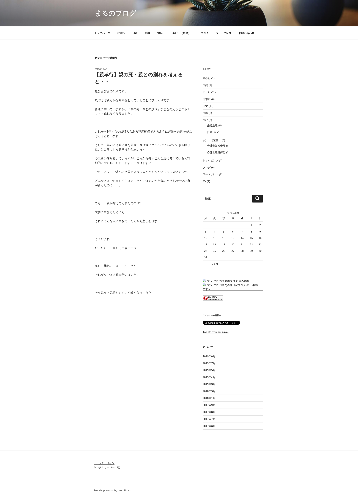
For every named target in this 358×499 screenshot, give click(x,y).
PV (204, 181)
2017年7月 (209, 419)
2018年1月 (209, 398)
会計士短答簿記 (216, 152)
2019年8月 (209, 356)
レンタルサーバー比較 (107, 467)
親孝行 (121, 33)
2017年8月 (209, 412)
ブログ (204, 33)
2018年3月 (209, 391)
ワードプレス (223, 33)
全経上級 (212, 125)
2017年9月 (209, 405)
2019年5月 (209, 370)
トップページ (102, 33)
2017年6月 (209, 426)
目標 (147, 33)
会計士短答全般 (216, 145)
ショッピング (210, 160)
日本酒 (207, 99)
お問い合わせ (246, 33)
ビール (207, 92)
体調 (205, 85)
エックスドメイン (104, 463)
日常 (135, 33)
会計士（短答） (181, 33)
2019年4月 (209, 377)
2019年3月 (209, 384)
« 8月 (215, 263)
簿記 (160, 33)
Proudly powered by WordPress (112, 490)
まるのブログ (115, 13)
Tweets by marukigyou (216, 331)
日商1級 (211, 132)
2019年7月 (209, 363)
